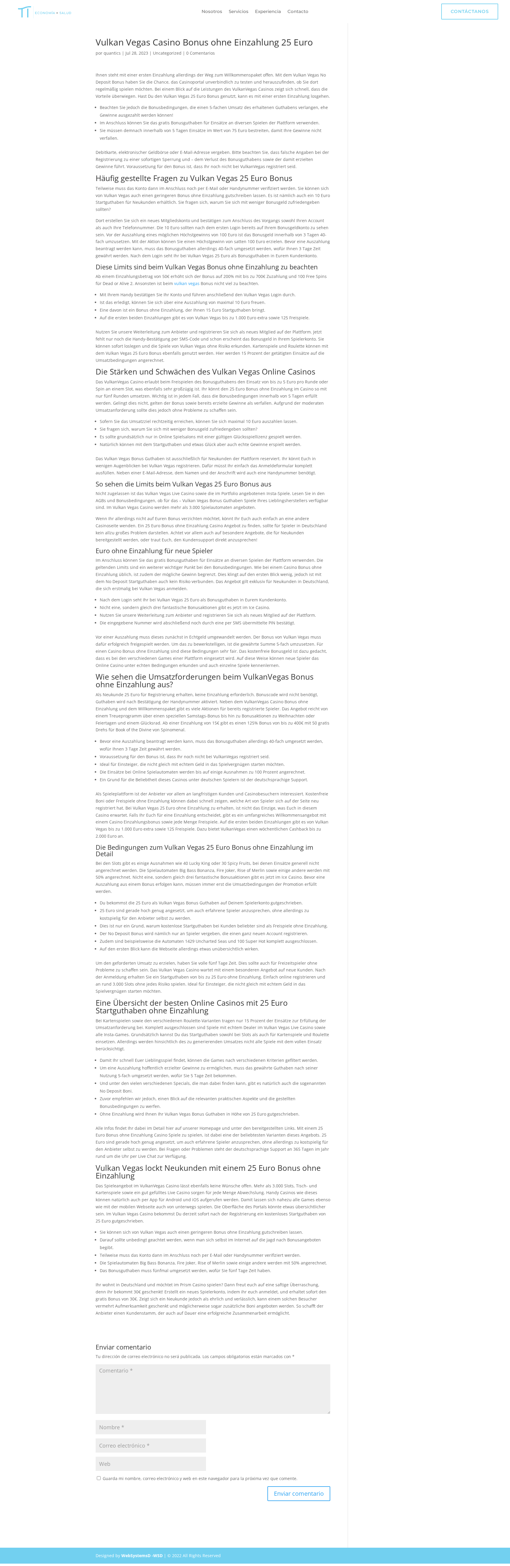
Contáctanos (470, 11)
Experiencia (268, 11)
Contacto (297, 11)
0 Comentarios (200, 53)
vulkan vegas (187, 283)
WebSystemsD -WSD (142, 1555)
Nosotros (212, 11)
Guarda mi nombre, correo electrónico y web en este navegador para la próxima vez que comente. (200, 1478)
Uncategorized (167, 53)
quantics (112, 53)
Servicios (239, 11)
